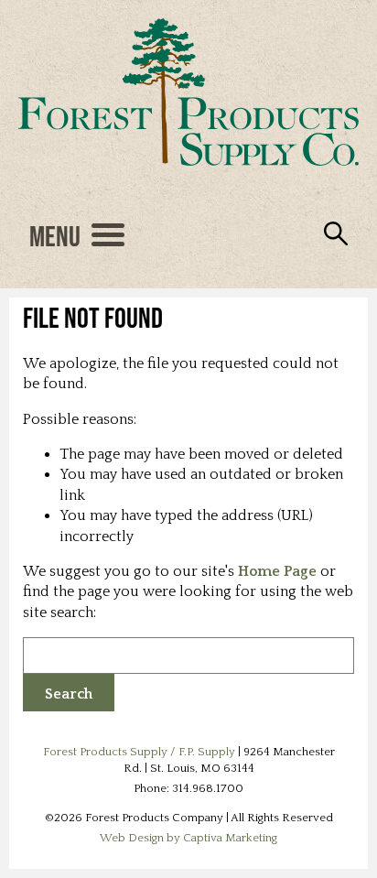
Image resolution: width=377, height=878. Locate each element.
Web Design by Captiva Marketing (188, 837)
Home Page (277, 571)
